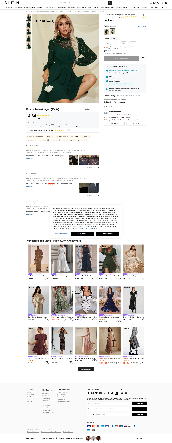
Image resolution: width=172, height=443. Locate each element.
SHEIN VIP (45, 407)
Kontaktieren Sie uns (62, 392)
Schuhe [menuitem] (96, 7)
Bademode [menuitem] (40, 7)
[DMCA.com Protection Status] (93, 430)
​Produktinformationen (48, 412)
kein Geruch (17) (32, 140)
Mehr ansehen (86, 369)
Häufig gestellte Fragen (63, 401)
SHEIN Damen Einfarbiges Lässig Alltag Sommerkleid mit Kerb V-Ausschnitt (62, 276)
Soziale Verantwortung (33, 397)
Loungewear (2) (44, 140)
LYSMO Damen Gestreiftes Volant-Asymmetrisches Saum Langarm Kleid (134, 358)
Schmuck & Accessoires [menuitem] (107, 7)
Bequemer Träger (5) (69, 140)
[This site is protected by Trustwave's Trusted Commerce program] (88, 430)
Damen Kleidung (37, 11)
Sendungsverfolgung (48, 403)
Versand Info (45, 393)
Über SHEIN (30, 394)
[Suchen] (110, 3)
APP (122, 389)
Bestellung (45, 400)
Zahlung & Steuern (62, 394)
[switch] (68, 130)
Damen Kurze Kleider (70, 11)
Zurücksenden (46, 396)
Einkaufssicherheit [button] (114, 81)
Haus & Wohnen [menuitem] (50, 7)
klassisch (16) (50, 136)
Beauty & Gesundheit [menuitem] (122, 7)
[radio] (106, 31)
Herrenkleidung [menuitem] (81, 7)
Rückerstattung (46, 398)
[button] (162, 3)
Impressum (30, 392)
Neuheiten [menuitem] (18, 7)
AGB (28, 399)
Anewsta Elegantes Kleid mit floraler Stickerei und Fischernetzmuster (110, 358)
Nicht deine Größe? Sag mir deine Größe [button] (115, 53)
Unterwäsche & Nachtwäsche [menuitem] (66, 7)
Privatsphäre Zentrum (33, 432)
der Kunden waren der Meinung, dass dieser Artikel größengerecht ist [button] (121, 47)
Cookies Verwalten (68, 432)
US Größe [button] (112, 38)
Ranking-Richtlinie (47, 410)
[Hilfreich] (86, 167)
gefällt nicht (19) (82, 140)
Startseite (29, 11)
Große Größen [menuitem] (135, 7)
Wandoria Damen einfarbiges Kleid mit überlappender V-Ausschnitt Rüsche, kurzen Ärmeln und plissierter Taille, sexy (110, 276)
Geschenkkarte (61, 399)
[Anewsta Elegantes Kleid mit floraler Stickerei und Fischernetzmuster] (110, 341)
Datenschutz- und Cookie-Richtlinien (51, 432)
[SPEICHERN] (143, 58)
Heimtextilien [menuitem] (145, 7)
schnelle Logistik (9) (62, 136)
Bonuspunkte (60, 397)
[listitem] (38, 263)
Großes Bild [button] (142, 26)
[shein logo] (11, 3)
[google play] (126, 394)
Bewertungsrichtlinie (33, 119)
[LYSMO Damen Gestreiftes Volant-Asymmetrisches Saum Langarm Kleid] (133, 341)
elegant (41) (74, 136)
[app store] (122, 394)
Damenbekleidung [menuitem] (29, 7)
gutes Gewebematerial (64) (35, 136)
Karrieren (29, 401)
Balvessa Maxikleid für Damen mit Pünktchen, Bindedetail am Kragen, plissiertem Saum (86, 276)
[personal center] (150, 3)
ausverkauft (121, 58)
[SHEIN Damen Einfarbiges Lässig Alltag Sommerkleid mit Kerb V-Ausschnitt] (62, 259)
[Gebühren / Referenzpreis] (113, 21)
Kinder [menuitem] (90, 7)
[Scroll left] (164, 7)
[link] (154, 2)
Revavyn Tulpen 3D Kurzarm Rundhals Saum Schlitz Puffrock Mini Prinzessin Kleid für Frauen (38, 358)
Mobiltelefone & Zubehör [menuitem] (158, 7)
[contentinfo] (117, 426)
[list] (103, 393)
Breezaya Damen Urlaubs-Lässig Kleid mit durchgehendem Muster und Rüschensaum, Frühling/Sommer (62, 317)
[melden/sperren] (98, 167)
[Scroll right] (166, 7)
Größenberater (46, 405)
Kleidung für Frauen (48, 11)
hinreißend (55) (86, 136)
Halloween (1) (56, 140)
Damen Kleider (59, 11)
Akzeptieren (91, 422)
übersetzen (29, 158)
